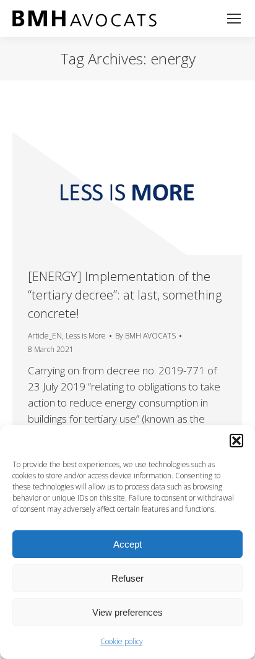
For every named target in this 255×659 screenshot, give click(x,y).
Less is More (86, 335)
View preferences (127, 612)
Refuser (127, 578)
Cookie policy (121, 641)
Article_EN (45, 335)
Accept (127, 544)
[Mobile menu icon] (234, 18)
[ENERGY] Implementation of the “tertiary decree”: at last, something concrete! (125, 295)
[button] (236, 440)
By (145, 335)
